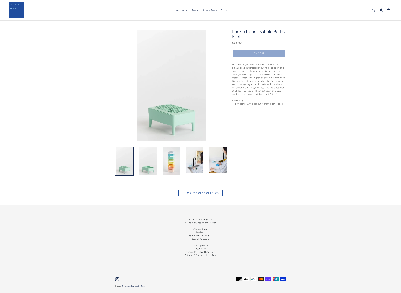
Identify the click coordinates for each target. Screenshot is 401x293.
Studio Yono (126, 286)
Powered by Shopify (138, 286)
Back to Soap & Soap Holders (203, 193)
